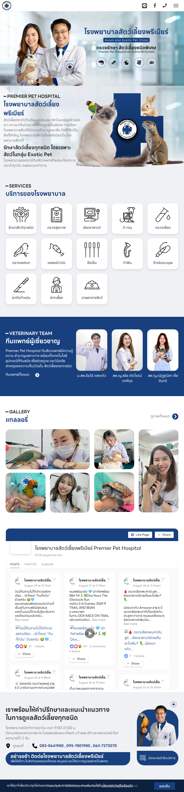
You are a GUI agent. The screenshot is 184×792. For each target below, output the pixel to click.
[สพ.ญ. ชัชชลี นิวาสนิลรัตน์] (162, 350)
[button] (14, 48)
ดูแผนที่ (18, 746)
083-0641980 (51, 746)
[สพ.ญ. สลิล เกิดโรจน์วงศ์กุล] (127, 350)
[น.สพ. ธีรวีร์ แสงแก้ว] (91, 350)
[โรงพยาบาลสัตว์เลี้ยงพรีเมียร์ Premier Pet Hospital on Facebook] (20, 544)
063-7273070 (105, 746)
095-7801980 (78, 746)
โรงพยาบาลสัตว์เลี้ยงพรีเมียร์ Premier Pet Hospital (88, 548)
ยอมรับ (164, 786)
